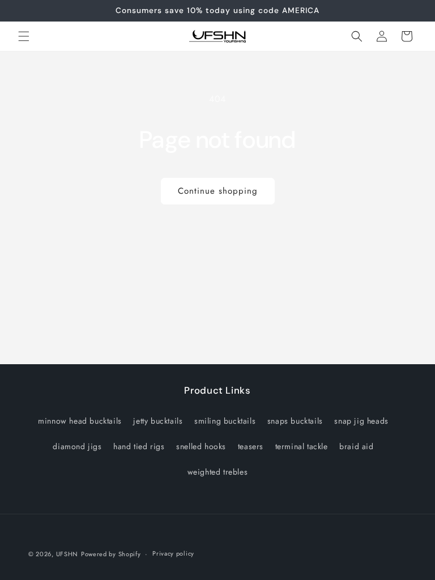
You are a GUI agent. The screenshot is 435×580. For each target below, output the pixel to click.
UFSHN (67, 553)
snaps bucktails (295, 421)
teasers (250, 446)
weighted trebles (217, 471)
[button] (23, 36)
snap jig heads (361, 421)
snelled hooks (201, 446)
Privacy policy (173, 553)
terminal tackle (301, 446)
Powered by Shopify (111, 553)
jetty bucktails (157, 421)
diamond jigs (77, 446)
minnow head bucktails (80, 421)
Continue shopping (218, 191)
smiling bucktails (224, 421)
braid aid (356, 446)
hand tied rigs (138, 446)
